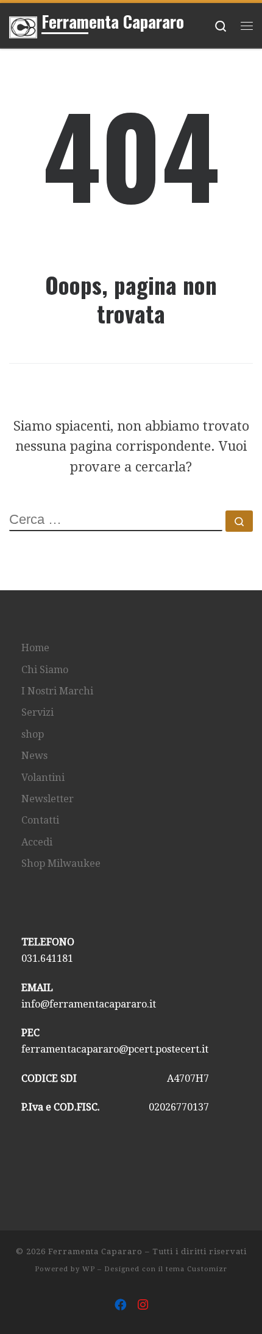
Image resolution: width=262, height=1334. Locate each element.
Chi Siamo (44, 670)
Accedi (36, 842)
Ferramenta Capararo (95, 1251)
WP (88, 1269)
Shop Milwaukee (61, 863)
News (34, 755)
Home (35, 648)
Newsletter (47, 799)
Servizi (37, 712)
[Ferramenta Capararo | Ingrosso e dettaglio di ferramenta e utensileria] (23, 25)
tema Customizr (196, 1269)
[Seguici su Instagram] (143, 1305)
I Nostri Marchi (57, 691)
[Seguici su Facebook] (121, 1305)
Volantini (43, 777)
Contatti (40, 820)
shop (32, 734)
